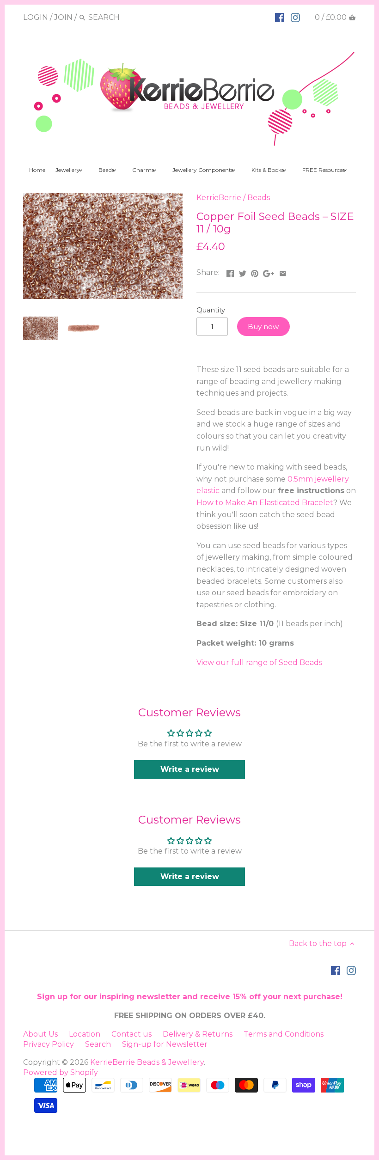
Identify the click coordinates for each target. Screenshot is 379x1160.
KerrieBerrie (218, 197)
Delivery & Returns (197, 1034)
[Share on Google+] (268, 271)
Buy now (263, 326)
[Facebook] (279, 17)
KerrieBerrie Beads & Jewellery (147, 1062)
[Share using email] (283, 271)
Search (98, 1044)
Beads (258, 197)
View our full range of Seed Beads (259, 662)
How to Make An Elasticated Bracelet (264, 502)
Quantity (210, 310)
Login (35, 17)
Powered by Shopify (60, 1072)
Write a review (189, 769)
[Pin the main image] (254, 271)
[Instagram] (295, 17)
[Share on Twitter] (242, 271)
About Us (40, 1034)
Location (84, 1034)
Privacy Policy (48, 1044)
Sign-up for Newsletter (165, 1044)
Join (63, 17)
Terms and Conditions (284, 1034)
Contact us (131, 1034)
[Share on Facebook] (230, 271)
